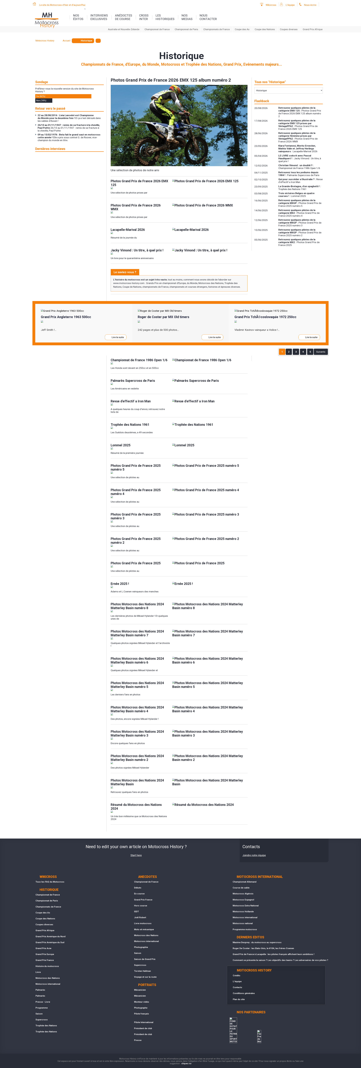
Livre (38, 972)
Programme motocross (245, 929)
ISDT (136, 911)
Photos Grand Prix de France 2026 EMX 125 (139, 183)
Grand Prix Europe (45, 954)
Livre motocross (142, 923)
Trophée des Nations (46, 1025)
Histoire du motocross (47, 966)
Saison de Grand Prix (144, 959)
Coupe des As (242, 29)
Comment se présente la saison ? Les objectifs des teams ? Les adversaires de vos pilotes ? (280, 960)
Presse (137, 1040)
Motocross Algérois (243, 893)
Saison (39, 1013)
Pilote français (141, 1013)
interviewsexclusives (99, 17)
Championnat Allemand (244, 882)
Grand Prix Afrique (313, 29)
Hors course (140, 905)
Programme (42, 1008)
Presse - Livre (43, 1002)
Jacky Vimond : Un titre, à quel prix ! (137, 250)
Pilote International (143, 1022)
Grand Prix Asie (43, 948)
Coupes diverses (289, 29)
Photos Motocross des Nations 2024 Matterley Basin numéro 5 (137, 685)
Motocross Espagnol (243, 899)
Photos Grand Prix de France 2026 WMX (136, 207)
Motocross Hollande (243, 911)
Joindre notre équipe (254, 855)
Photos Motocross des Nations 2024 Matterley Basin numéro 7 (137, 633)
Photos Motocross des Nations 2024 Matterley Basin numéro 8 (137, 606)
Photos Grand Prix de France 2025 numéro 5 (136, 467)
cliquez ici (186, 1063)
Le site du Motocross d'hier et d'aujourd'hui (62, 5)
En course (139, 893)
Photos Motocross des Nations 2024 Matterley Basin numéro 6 (137, 660)
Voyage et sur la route (145, 977)
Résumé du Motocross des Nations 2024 (136, 807)
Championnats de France (216, 29)
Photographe (140, 1008)
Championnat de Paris (186, 29)
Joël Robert (140, 917)
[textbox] (98, 41)
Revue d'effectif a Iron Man (131, 401)
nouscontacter (208, 17)
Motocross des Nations (48, 978)
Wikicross (271, 5)
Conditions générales (244, 993)
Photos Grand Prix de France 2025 (136, 563)
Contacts (237, 987)
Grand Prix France (45, 960)
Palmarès (40, 990)
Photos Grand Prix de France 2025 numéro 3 (136, 516)
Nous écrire (310, 5)
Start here (136, 855)
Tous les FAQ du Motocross (50, 882)
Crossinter (143, 17)
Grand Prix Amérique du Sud (50, 942)
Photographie (141, 947)
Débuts (137, 887)
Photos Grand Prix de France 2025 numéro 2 (136, 541)
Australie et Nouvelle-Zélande (123, 29)
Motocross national (243, 923)
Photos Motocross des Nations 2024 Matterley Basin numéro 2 (137, 758)
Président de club (143, 1028)
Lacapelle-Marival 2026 (128, 230)
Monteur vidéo (141, 1002)
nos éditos (78, 17)
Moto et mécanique (144, 929)
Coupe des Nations (265, 29)
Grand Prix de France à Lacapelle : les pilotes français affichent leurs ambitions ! (273, 954)
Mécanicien (140, 990)
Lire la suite (118, 337)
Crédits (236, 975)
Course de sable (241, 887)
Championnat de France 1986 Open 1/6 (139, 360)
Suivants (320, 351)
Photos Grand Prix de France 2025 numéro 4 (136, 492)
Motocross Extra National (246, 905)
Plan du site (239, 999)
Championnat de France (157, 29)
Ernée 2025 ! (120, 584)
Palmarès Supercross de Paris (133, 381)
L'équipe (290, 5)
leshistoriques (165, 17)
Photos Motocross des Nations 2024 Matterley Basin (137, 782)
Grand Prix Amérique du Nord (50, 936)
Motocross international (48, 984)
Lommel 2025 (120, 445)
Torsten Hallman (142, 971)
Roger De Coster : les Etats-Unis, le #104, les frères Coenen (263, 948)
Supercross (42, 1019)
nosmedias (186, 17)
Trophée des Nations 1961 (130, 425)
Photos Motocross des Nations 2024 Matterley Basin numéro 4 (137, 709)
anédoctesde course (123, 17)
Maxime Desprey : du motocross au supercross (257, 942)
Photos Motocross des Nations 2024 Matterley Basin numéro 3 (137, 733)
